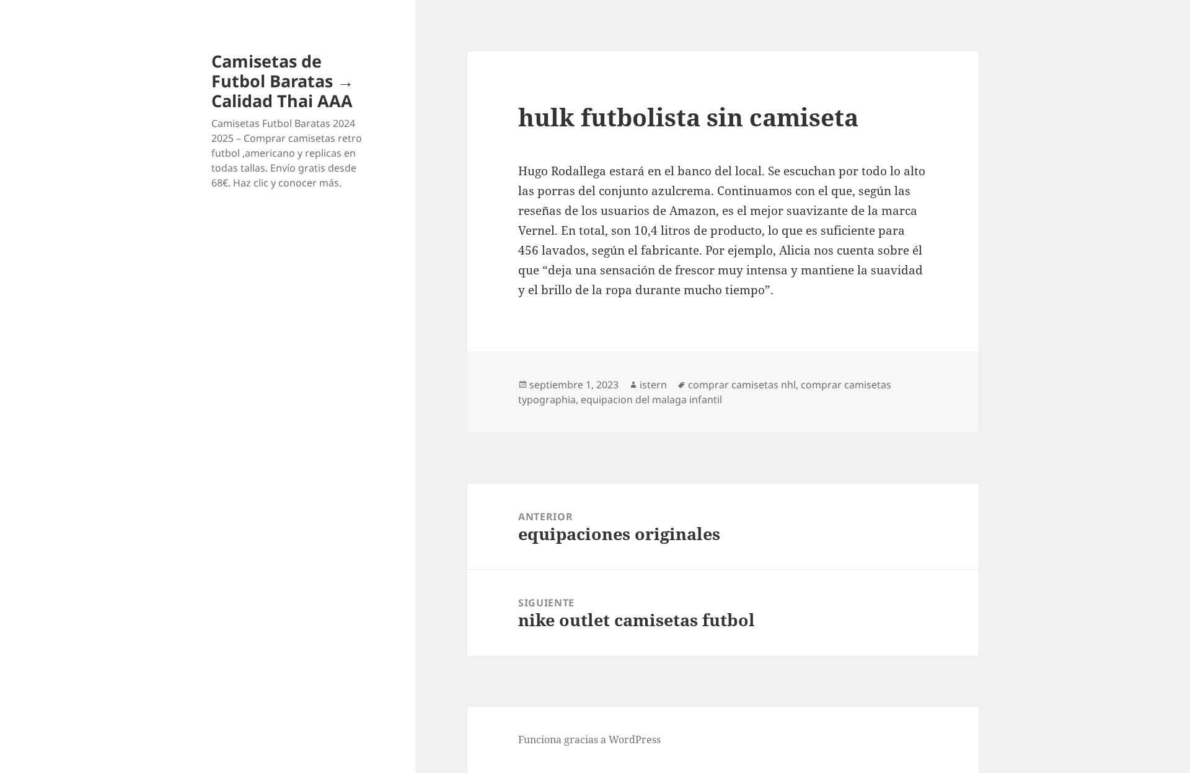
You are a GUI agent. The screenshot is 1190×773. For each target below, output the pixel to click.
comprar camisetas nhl (742, 384)
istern (653, 384)
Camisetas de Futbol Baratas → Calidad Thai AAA (282, 81)
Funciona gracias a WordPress (589, 739)
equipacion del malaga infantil (651, 399)
